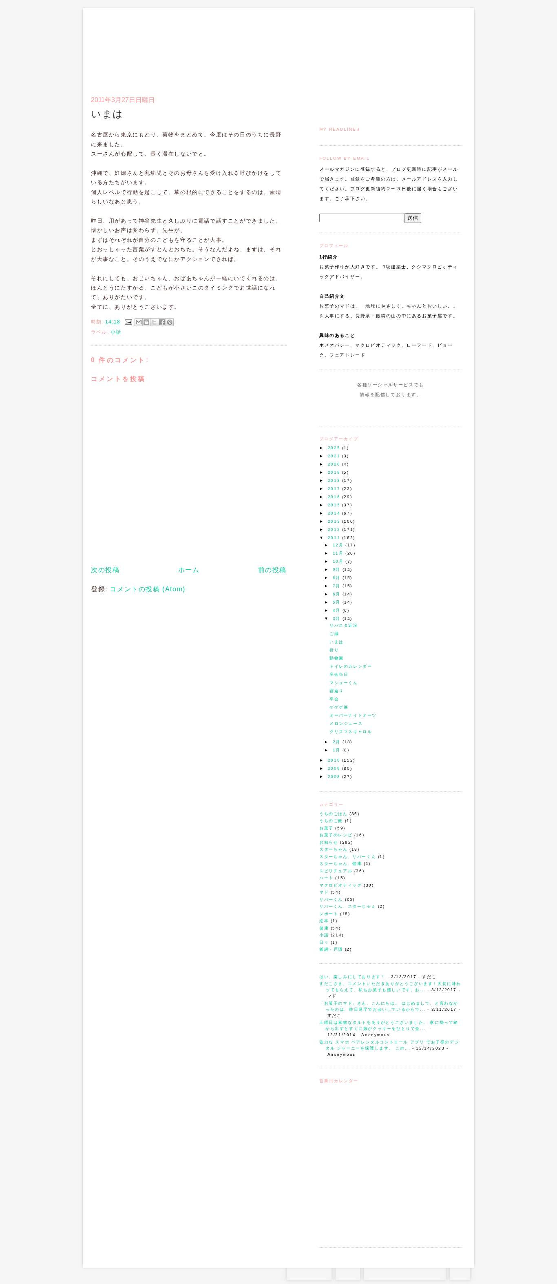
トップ (335, 47)
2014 (335, 513)
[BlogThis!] (146, 322)
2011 (335, 537)
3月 (338, 618)
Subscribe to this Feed (418, 410)
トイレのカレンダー (350, 666)
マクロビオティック (340, 885)
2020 (335, 464)
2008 (335, 776)
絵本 (324, 920)
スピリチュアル (335, 871)
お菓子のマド (115, 43)
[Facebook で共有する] (162, 322)
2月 (338, 742)
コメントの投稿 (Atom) (147, 589)
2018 (335, 480)
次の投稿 (105, 569)
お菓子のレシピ (335, 835)
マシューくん (343, 682)
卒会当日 (338, 674)
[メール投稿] (128, 322)
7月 (338, 586)
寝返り (336, 691)
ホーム (189, 569)
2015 (335, 505)
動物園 (336, 658)
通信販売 (376, 47)
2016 (335, 497)
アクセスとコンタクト (422, 47)
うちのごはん (333, 813)
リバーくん (331, 899)
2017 (335, 488)
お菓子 (326, 828)
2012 (335, 529)
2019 (335, 472)
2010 (335, 760)
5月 (338, 602)
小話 (324, 935)
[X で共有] (154, 322)
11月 (339, 553)
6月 (338, 594)
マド (324, 892)
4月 (338, 610)
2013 (335, 521)
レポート (328, 914)
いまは (336, 642)
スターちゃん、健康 (340, 863)
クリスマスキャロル (350, 731)
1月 (338, 750)
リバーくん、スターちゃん (347, 906)
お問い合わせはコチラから (405, 1272)
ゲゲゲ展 (338, 707)
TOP (460, 1272)
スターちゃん (333, 849)
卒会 (334, 699)
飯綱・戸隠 (331, 949)
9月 (338, 569)
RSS (348, 1272)
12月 (339, 545)
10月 (339, 561)
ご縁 (334, 633)
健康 (324, 928)
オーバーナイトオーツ (353, 715)
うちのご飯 (331, 820)
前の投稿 (272, 569)
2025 (335, 448)
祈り (334, 650)
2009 (335, 768)
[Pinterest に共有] (170, 322)
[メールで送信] (139, 322)
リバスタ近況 (343, 625)
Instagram (367, 410)
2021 (335, 456)
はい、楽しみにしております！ (352, 976)
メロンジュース (345, 723)
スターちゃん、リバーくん (347, 856)
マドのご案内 (356, 47)
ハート (326, 878)
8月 (338, 577)
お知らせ (328, 842)
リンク (447, 47)
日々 (324, 942)
